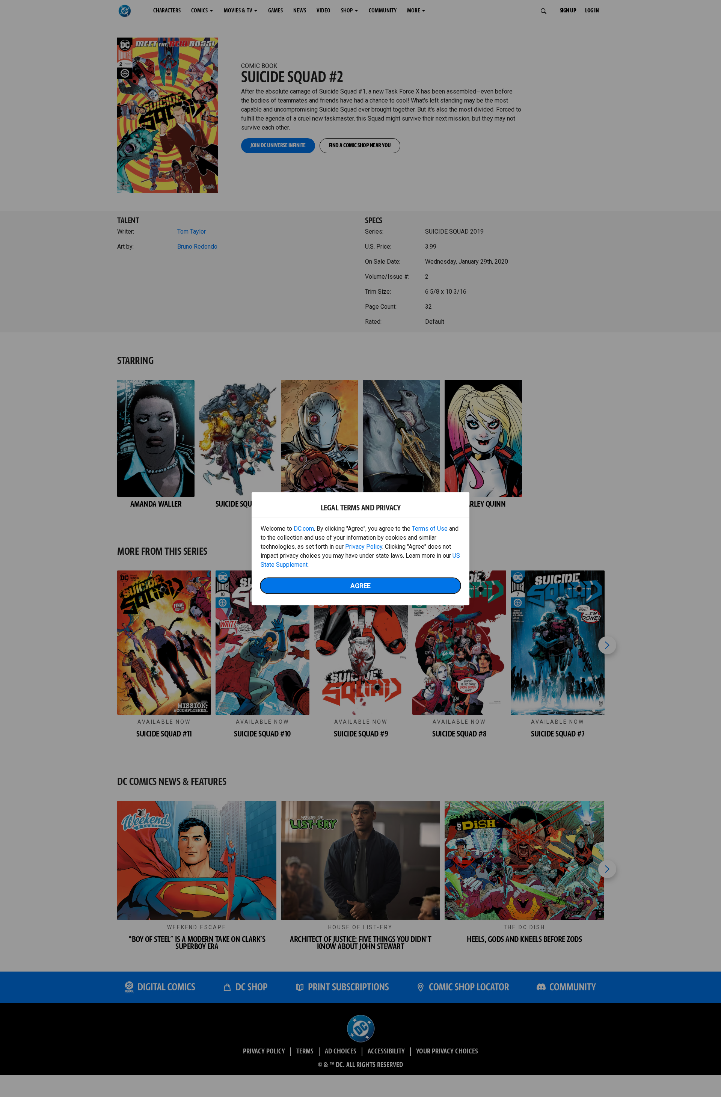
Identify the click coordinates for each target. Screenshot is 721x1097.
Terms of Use (430, 528)
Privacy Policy (363, 546)
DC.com (304, 528)
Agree (360, 585)
